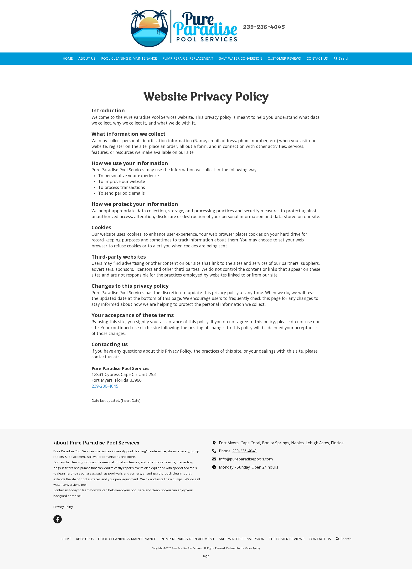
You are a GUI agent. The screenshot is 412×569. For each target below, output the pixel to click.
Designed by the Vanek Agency (243, 548)
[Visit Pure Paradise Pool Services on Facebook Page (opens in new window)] (57, 519)
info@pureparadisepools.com (246, 459)
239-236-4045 (264, 26)
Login (206, 556)
